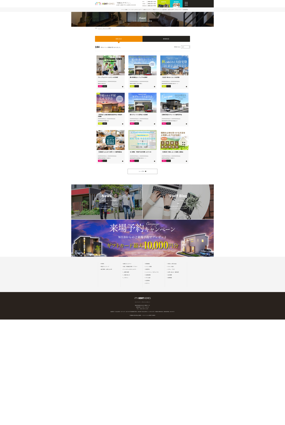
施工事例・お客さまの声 (168, 9)
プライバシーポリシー (146, 302)
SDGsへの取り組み (172, 263)
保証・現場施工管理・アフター (130, 266)
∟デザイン (125, 277)
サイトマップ (137, 302)
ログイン (148, 283)
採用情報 (170, 277)
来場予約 (148, 269)
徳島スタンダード (147, 9)
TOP (96, 28)
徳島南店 (166, 39)
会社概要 (170, 274)
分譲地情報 (185, 9)
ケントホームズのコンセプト (135, 9)
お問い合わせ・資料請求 (173, 272)
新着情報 (148, 263)
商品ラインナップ (157, 9)
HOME (102, 263)
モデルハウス (178, 9)
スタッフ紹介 (171, 266)
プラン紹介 (148, 277)
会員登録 (148, 280)
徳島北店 (119, 39)
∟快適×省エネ (126, 274)
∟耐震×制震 (126, 272)
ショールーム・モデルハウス (152, 272)
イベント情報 (124, 9)
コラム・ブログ (171, 269)
